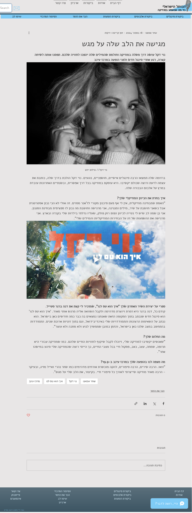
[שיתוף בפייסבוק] (163, 403)
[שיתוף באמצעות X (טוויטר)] (154, 403)
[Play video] (96, 260)
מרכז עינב (34, 381)
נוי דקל (73, 381)
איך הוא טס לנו (54, 381)
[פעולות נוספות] (29, 32)
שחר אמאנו (89, 381)
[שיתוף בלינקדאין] (145, 403)
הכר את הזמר (157, 391)
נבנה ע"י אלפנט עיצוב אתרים (14, 510)
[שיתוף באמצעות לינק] (136, 403)
